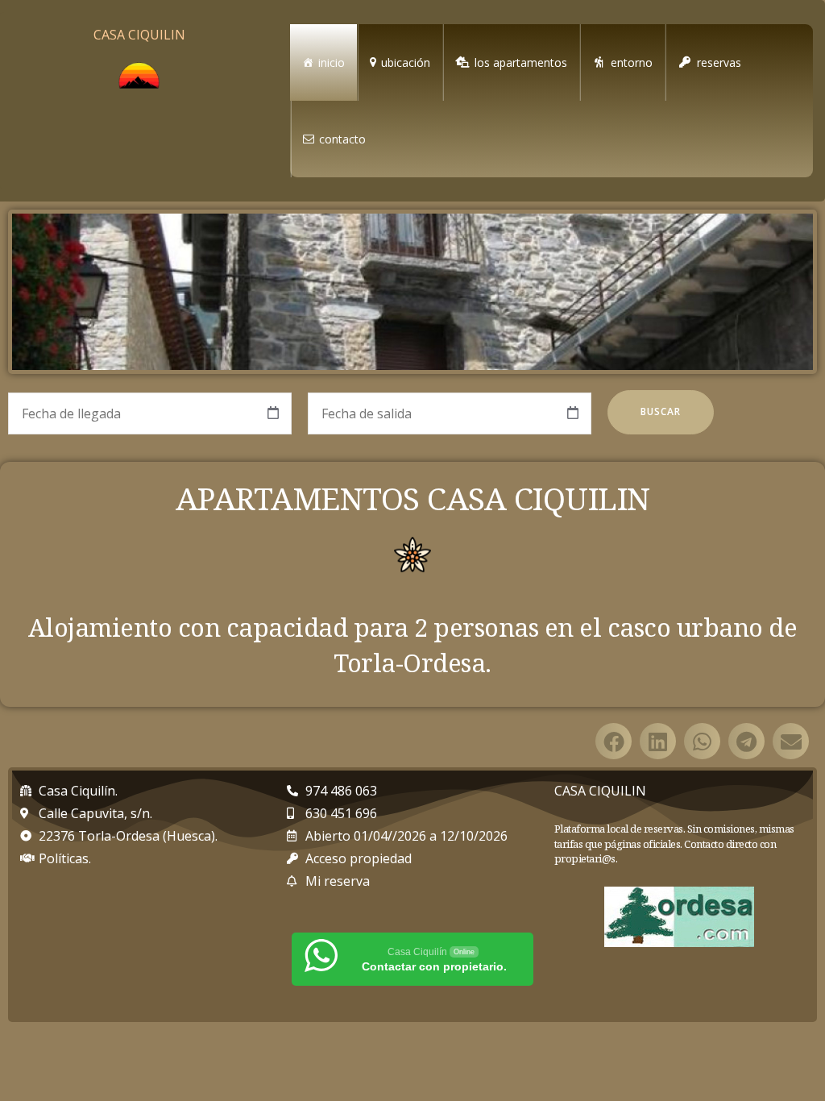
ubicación (405, 62)
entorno (632, 62)
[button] (613, 741)
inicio (331, 62)
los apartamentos (521, 62)
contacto (342, 139)
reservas (719, 62)
